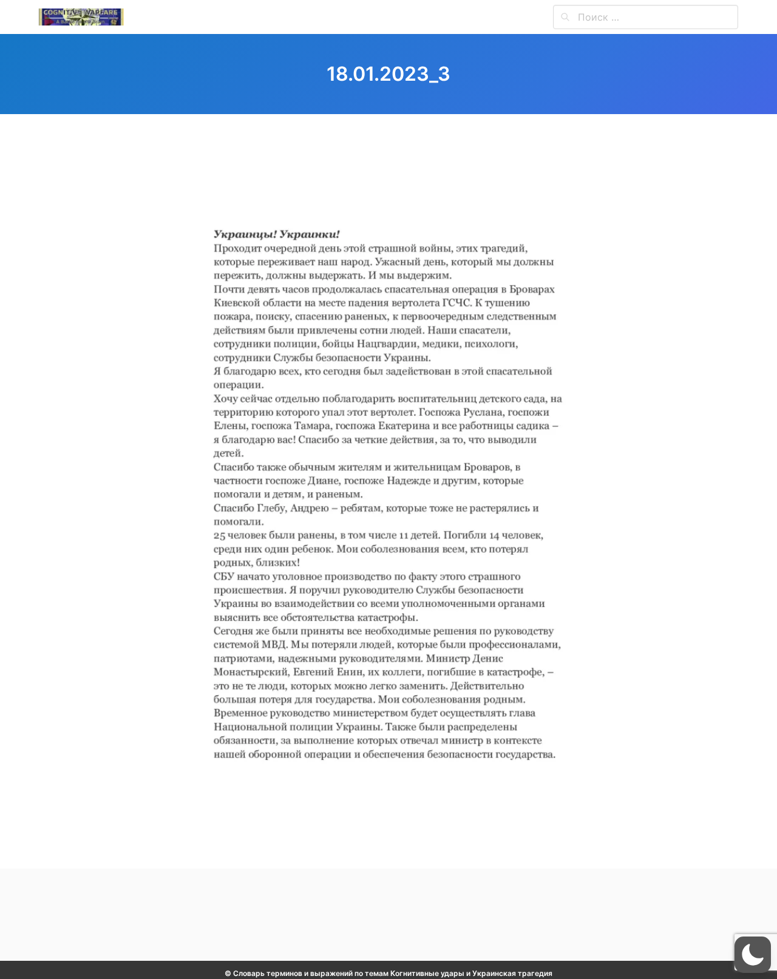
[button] (753, 955)
